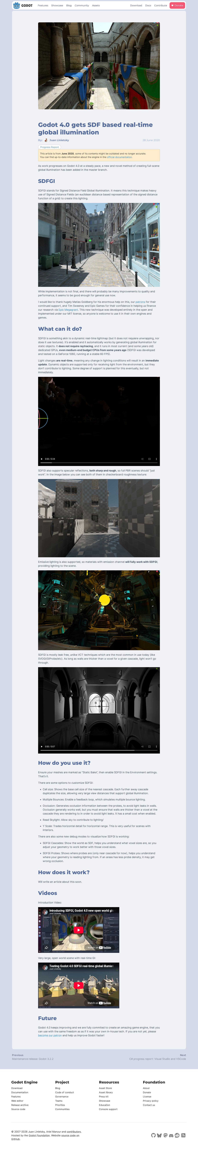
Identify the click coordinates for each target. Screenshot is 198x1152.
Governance (61, 1096)
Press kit (103, 1096)
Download (136, 5)
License (147, 1096)
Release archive (19, 1105)
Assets (96, 5)
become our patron (50, 1035)
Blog (69, 5)
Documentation (19, 1092)
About (146, 1088)
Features (43, 5)
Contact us (149, 1105)
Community (82, 5)
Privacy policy (150, 1100)
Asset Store (105, 1088)
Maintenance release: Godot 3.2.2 (32, 1058)
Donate (178, 5)
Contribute (160, 5)
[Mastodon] (165, 1135)
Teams (58, 1100)
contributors (74, 1131)
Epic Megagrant (68, 309)
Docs (148, 5)
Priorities (60, 1105)
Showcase (57, 5)
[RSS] (183, 1135)
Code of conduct (64, 1092)
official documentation (119, 157)
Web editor (17, 1100)
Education (104, 1105)
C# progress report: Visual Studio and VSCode (157, 1058)
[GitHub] (153, 1135)
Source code (18, 1109)
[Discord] (171, 1136)
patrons (140, 301)
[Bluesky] (159, 1135)
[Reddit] (177, 1135)
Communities (62, 1109)
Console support (108, 1109)
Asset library (106, 1092)
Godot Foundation (39, 1135)
